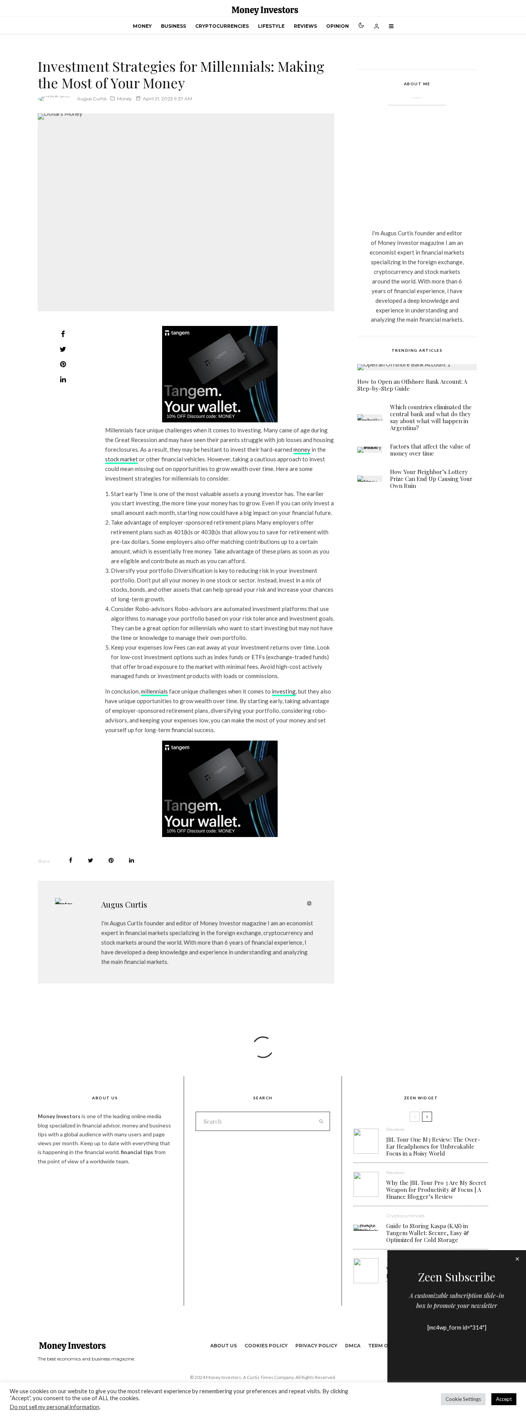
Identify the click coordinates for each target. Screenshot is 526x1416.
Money (142, 26)
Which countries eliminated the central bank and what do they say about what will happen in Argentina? (431, 417)
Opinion (337, 26)
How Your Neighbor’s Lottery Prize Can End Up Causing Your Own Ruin (431, 478)
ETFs (258, 656)
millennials (154, 691)
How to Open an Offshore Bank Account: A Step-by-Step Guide (412, 385)
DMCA (352, 1345)
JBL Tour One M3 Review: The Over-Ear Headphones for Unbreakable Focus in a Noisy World (433, 1146)
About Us (223, 1345)
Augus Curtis (91, 98)
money (301, 449)
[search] (321, 1121)
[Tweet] (63, 349)
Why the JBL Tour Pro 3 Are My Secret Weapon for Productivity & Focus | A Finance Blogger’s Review (436, 1189)
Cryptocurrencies (222, 26)
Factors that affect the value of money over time (430, 450)
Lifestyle (271, 26)
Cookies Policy (266, 1345)
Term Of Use (385, 1345)
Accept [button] (504, 1399)
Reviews (305, 26)
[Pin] (63, 364)
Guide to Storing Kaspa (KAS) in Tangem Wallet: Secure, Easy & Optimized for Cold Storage (427, 1232)
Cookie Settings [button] (463, 1399)
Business (173, 26)
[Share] (63, 334)
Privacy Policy (316, 1345)
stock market (121, 459)
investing (284, 691)
